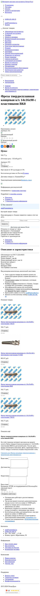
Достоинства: (5, 467)
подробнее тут (31, 517)
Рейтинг (4, 490)
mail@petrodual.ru (7, 208)
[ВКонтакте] (2, 146)
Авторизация (9, 82)
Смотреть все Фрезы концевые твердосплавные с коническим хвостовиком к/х (18, 454)
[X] (8, 146)
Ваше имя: (4, 458)
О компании (9, 5)
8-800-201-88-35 (10, 19)
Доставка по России (12, 547)
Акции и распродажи (12, 10)
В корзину (5, 166)
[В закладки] (1, 333)
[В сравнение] (4, 333)
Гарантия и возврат (11, 577)
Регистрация (9, 80)
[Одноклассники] (5, 146)
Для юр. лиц (9, 563)
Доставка (8, 7)
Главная (7, 86)
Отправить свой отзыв (8, 494)
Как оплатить (9, 546)
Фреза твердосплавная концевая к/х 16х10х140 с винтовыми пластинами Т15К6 (18, 354)
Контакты (8, 12)
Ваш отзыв (4, 484)
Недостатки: (5, 476)
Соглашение (9, 579)
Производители (10, 560)
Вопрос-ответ (9, 576)
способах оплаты (16, 194)
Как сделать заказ (11, 544)
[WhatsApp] (13, 146)
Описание (8, 197)
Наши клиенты (10, 558)
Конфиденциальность (12, 581)
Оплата (7, 9)
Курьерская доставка (12, 549)
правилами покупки (19, 190)
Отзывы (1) (9, 199)
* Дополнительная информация (16, 201)
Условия (26, 173)
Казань (7, 25)
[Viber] (10, 146)
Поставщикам (10, 562)
